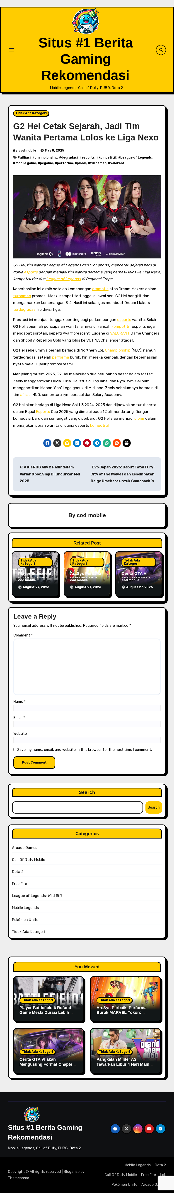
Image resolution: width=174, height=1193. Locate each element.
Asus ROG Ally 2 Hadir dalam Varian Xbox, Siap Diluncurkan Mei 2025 (50, 474)
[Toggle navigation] (11, 50)
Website (20, 733)
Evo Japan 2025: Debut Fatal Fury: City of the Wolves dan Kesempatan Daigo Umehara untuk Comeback (122, 474)
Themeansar (18, 1178)
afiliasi (25, 157)
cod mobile (27, 150)
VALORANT (120, 333)
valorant (117, 163)
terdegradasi (24, 309)
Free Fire (19, 884)
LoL (163, 1175)
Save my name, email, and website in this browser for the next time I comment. (84, 749)
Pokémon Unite (25, 920)
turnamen (98, 163)
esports (88, 157)
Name (19, 701)
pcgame (46, 163)
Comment (23, 635)
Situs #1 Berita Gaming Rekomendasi (86, 59)
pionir (81, 163)
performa (65, 163)
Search (87, 792)
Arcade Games (24, 848)
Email (19, 718)
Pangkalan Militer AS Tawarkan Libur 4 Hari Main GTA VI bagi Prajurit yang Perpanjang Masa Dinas (123, 1066)
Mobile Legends (25, 908)
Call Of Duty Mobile (28, 860)
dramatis (100, 289)
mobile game (25, 163)
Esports (43, 411)
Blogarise (72, 1171)
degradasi (69, 157)
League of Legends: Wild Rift (37, 896)
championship (45, 157)
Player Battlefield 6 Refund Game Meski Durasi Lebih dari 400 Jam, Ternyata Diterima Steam (45, 1015)
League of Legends (136, 157)
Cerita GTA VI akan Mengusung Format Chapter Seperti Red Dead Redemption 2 (46, 1066)
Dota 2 (18, 872)
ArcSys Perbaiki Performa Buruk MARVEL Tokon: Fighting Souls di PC (122, 1012)
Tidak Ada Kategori (31, 113)
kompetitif (107, 157)
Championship (117, 350)
